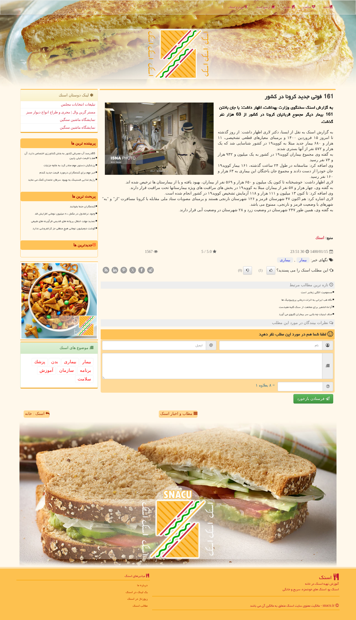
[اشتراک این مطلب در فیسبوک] (141, 270)
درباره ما (142, 585)
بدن (54, 361)
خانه (327, 7)
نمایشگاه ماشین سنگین (77, 120)
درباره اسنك (237, 7)
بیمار (303, 260)
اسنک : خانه (35, 414)
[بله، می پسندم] (270, 270)
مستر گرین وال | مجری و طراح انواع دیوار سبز (60, 112)
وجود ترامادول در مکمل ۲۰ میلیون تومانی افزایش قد (65, 213)
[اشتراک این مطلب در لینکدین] (115, 270)
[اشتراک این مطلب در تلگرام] (150, 270)
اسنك (319, 238)
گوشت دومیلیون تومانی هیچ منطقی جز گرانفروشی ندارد (64, 228)
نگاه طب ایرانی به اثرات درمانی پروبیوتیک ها (306, 300)
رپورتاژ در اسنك (137, 599)
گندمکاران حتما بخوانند (82, 206)
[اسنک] (178, 44)
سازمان (66, 370)
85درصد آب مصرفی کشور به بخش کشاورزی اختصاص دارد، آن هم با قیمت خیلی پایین (59, 156)
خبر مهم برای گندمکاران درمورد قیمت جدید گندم (67, 172)
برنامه (85, 370)
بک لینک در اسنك (137, 592)
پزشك (39, 361)
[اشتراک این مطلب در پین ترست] (124, 270)
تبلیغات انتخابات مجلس (78, 104)
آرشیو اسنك (263, 7)
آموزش (46, 370)
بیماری (285, 260)
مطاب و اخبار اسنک (177, 414)
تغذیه (288, 7)
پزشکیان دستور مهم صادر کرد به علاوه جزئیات (69, 165)
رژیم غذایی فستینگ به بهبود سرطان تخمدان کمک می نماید (61, 180)
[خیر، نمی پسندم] (247, 270)
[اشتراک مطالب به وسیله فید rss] (106, 270)
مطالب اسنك (140, 606)
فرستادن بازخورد (311, 399)
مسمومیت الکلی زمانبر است (316, 292)
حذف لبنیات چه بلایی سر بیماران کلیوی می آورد (305, 314)
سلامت (307, 7)
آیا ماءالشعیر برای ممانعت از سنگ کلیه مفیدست (305, 307)
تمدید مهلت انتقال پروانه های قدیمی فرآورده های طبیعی (63, 221)
